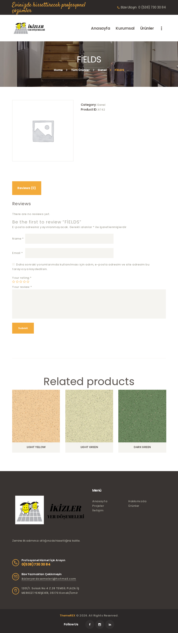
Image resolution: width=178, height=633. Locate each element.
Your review (22, 287)
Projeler (98, 506)
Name (18, 239)
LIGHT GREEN (89, 447)
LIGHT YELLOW (36, 447)
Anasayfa (99, 501)
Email (17, 253)
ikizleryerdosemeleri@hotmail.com (48, 579)
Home (58, 70)
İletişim (97, 510)
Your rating (22, 278)
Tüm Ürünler (80, 70)
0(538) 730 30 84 (35, 564)
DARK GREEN (142, 447)
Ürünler (133, 506)
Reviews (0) (26, 188)
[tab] (26, 188)
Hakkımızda (137, 501)
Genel (102, 70)
